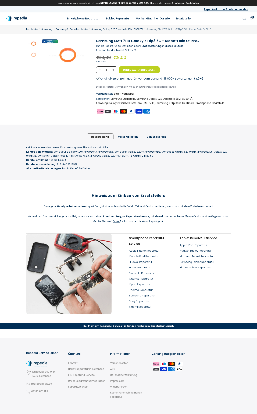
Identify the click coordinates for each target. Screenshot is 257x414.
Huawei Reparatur (140, 262)
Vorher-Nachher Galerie (153, 18)
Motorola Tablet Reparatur (197, 256)
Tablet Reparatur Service (198, 238)
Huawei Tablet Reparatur (196, 250)
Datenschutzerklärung (123, 375)
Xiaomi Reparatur (140, 307)
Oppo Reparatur (139, 284)
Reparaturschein (78, 386)
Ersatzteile (183, 18)
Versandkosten (128, 136)
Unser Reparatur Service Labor (86, 381)
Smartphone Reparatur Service (146, 241)
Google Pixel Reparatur (143, 256)
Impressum (117, 381)
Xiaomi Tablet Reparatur (195, 267)
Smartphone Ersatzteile (210, 103)
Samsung (46, 29)
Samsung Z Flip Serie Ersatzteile (176, 103)
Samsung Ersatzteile (123, 99)
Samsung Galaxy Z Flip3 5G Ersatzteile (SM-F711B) (125, 103)
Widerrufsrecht (119, 386)
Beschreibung (100, 136)
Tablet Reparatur (118, 18)
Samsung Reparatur (142, 295)
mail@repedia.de (41, 383)
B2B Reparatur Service (81, 375)
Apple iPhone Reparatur (144, 250)
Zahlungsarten (156, 136)
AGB (112, 369)
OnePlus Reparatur (141, 278)
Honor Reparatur (139, 267)
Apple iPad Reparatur (193, 245)
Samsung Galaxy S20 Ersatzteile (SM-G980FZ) (117, 29)
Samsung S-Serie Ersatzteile (72, 29)
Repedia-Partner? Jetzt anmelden (226, 9)
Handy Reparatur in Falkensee (86, 369)
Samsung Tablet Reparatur (197, 262)
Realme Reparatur (141, 290)
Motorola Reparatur (141, 273)
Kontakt (73, 363)
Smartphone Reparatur (83, 18)
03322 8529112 (39, 391)
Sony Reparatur (139, 301)
